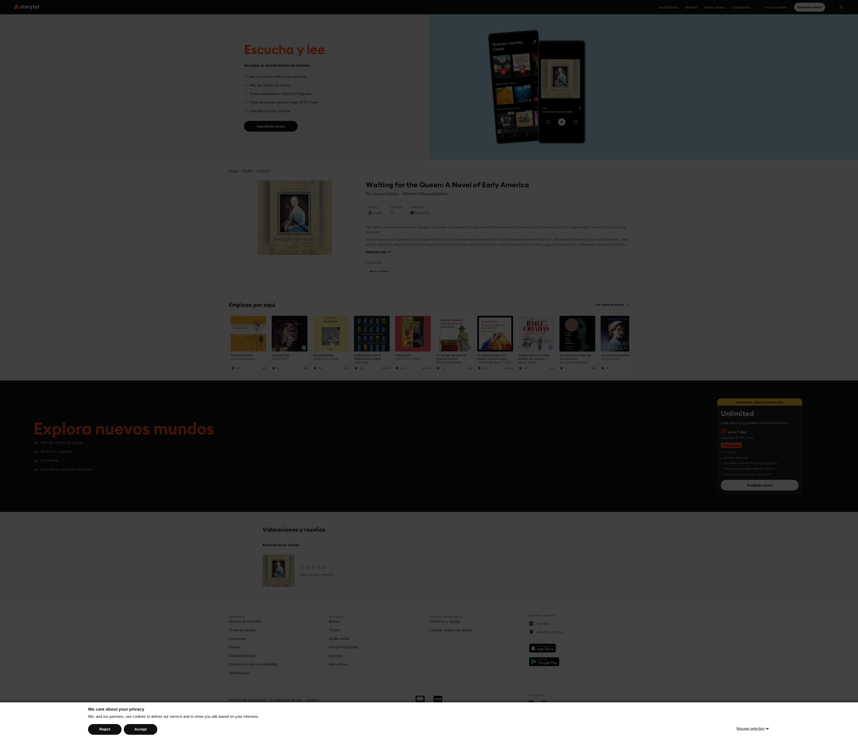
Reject (104, 729)
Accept (141, 729)
